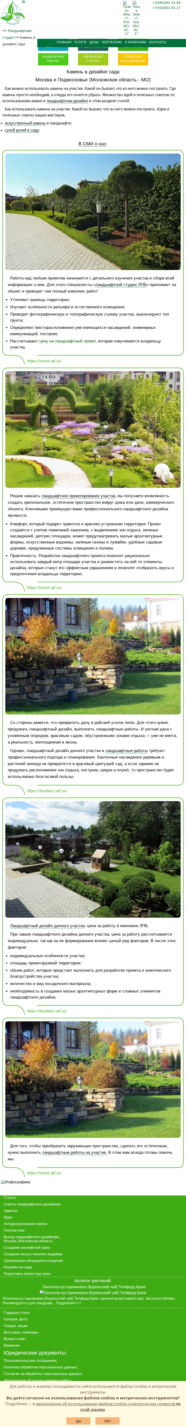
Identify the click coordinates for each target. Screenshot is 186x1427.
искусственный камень (25, 123)
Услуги (80, 42)
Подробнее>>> (68, 1303)
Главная (64, 42)
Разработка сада (18, 1267)
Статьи (10, 1197)
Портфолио (112, 42)
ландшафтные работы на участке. (74, 1152)
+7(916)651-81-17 (166, 8)
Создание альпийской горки (27, 1247)
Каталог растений (92, 1280)
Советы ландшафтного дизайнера (32, 1204)
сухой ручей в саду (22, 130)
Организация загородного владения (33, 1260)
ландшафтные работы (126, 750)
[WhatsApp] (127, 34)
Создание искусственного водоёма (33, 1254)
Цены (94, 42)
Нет (107, 1421)
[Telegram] (136, 34)
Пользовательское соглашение (30, 1360)
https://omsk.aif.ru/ (44, 361)
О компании (135, 42)
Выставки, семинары (21, 1332)
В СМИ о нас (92, 143)
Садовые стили (17, 1313)
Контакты (157, 42)
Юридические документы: (35, 1353)
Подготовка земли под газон (27, 1274)
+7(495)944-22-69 (166, 3)
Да (78, 1421)
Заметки (10, 1211)
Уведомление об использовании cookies (37, 1380)
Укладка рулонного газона (25, 1224)
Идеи (8, 1217)
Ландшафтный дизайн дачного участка (47, 925)
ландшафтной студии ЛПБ (120, 284)
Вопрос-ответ (15, 1339)
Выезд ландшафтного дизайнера (31, 1237)
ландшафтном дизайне (67, 101)
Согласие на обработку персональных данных (42, 1374)
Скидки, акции (15, 1326)
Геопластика (14, 1230)
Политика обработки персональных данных (40, 1367)
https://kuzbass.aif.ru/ (47, 791)
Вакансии (11, 1345)
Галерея (10, 1319)
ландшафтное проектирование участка (78, 496)
